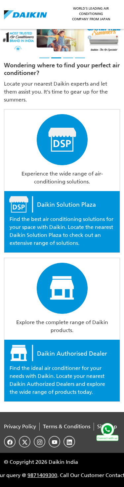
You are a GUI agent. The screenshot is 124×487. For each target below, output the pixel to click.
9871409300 (39, 475)
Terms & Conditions (66, 426)
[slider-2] (56, 58)
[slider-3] (68, 58)
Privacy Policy (20, 426)
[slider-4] (80, 58)
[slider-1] (44, 58)
